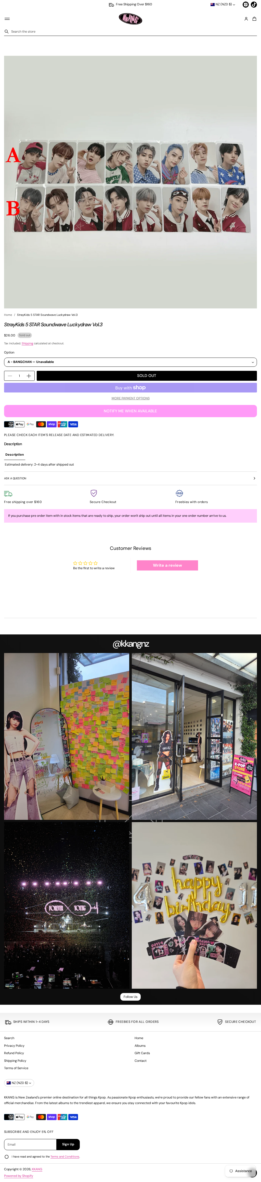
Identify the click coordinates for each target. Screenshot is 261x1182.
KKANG (37, 1169)
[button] (253, 19)
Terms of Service (16, 1068)
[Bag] (253, 19)
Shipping (27, 343)
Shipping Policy (15, 1061)
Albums (140, 1046)
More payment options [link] (131, 398)
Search (9, 1038)
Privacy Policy (14, 1046)
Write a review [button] (167, 565)
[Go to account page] (246, 19)
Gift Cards (142, 1053)
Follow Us (130, 997)
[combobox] (130, 32)
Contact (141, 1061)
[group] (14, 455)
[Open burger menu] (7, 19)
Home (8, 315)
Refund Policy (14, 1053)
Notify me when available (130, 411)
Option (9, 352)
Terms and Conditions (64, 1156)
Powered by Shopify (18, 1176)
